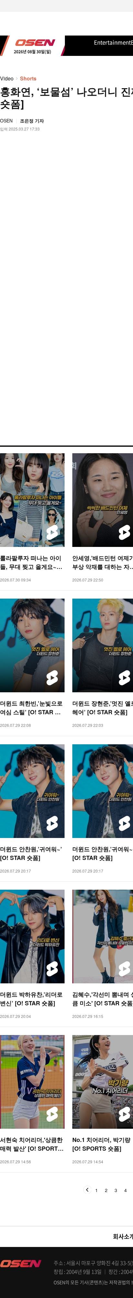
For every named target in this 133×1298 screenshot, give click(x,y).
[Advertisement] (66, 332)
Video (7, 78)
